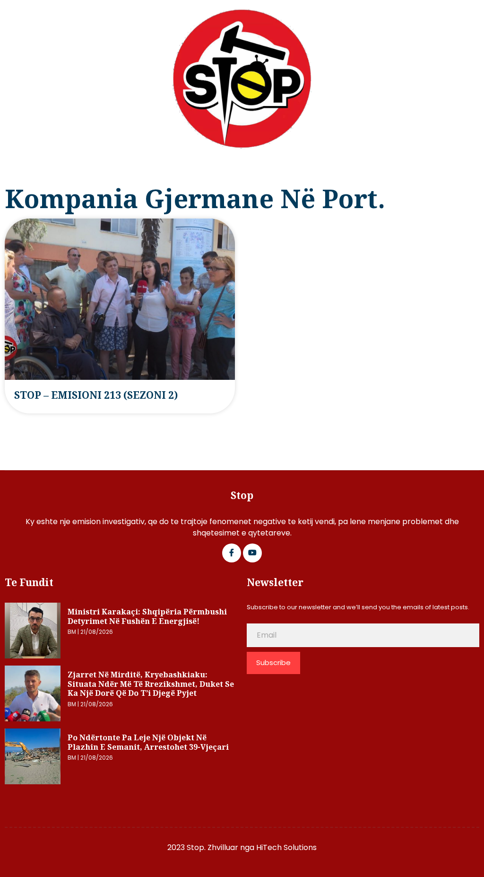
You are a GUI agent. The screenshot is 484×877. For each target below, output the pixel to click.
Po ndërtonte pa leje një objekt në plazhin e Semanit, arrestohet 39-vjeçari (148, 742)
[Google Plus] (252, 553)
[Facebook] (231, 553)
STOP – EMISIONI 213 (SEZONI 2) (96, 395)
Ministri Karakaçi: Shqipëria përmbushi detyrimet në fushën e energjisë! (147, 616)
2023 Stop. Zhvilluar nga (211, 847)
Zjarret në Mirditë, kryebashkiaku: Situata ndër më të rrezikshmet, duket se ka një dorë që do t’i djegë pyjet (151, 683)
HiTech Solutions (286, 847)
